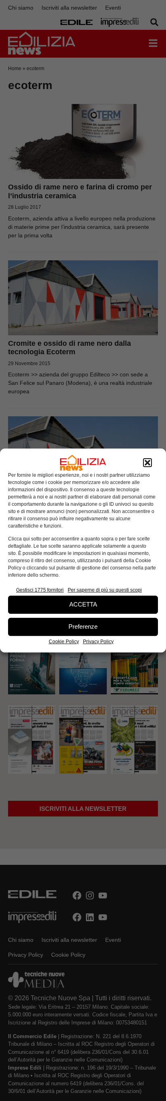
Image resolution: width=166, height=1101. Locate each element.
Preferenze (83, 626)
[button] (147, 463)
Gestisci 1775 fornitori (40, 590)
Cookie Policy (64, 641)
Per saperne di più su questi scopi (105, 590)
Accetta (83, 604)
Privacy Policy (98, 641)
